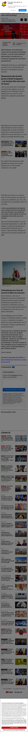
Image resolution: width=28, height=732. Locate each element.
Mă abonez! (23, 10)
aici (11, 713)
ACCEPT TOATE (14, 727)
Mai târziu (13, 10)
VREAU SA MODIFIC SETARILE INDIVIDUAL (14, 729)
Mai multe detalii (19, 707)
